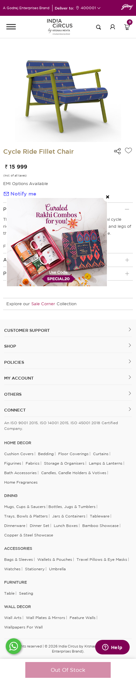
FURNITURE (15, 582)
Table (9, 593)
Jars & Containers (68, 516)
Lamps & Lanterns (105, 463)
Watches (12, 569)
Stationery (35, 569)
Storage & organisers (64, 463)
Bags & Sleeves (18, 559)
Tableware (99, 516)
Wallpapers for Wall (23, 627)
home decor (17, 443)
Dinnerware (14, 525)
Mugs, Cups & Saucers (25, 506)
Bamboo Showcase (100, 525)
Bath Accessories (20, 472)
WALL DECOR (17, 607)
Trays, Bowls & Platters (26, 516)
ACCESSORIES (18, 548)
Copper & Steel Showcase (28, 535)
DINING (10, 496)
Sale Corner (43, 303)
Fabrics (33, 463)
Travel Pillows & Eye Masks (102, 559)
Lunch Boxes (66, 525)
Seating (26, 593)
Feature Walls (83, 617)
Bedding (46, 453)
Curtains (100, 453)
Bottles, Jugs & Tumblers (72, 506)
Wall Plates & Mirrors (45, 617)
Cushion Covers (19, 453)
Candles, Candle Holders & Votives (73, 472)
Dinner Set (39, 525)
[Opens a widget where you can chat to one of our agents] (112, 648)
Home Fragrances (21, 482)
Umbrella (57, 569)
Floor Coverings (73, 453)
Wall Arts (13, 617)
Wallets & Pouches (54, 559)
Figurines (12, 463)
